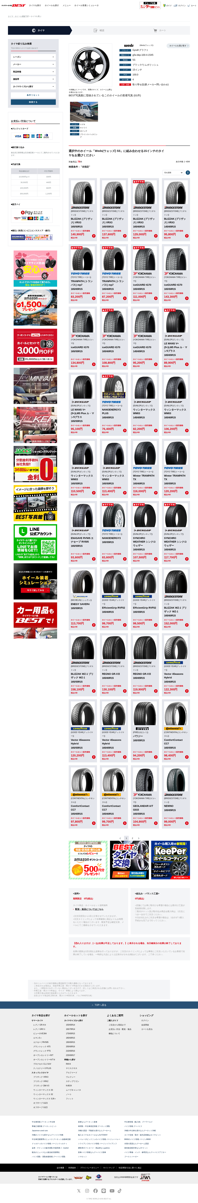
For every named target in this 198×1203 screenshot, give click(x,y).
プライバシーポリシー (89, 1168)
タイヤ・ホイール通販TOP (18, 16)
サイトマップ (109, 1168)
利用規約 (72, 1168)
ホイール (52, 5)
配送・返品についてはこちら (89, 909)
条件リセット (33, 95)
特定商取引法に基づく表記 (130, 1168)
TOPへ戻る (100, 1005)
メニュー (67, 5)
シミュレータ (86, 5)
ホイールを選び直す (177, 46)
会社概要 (60, 1168)
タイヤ (35, 5)
